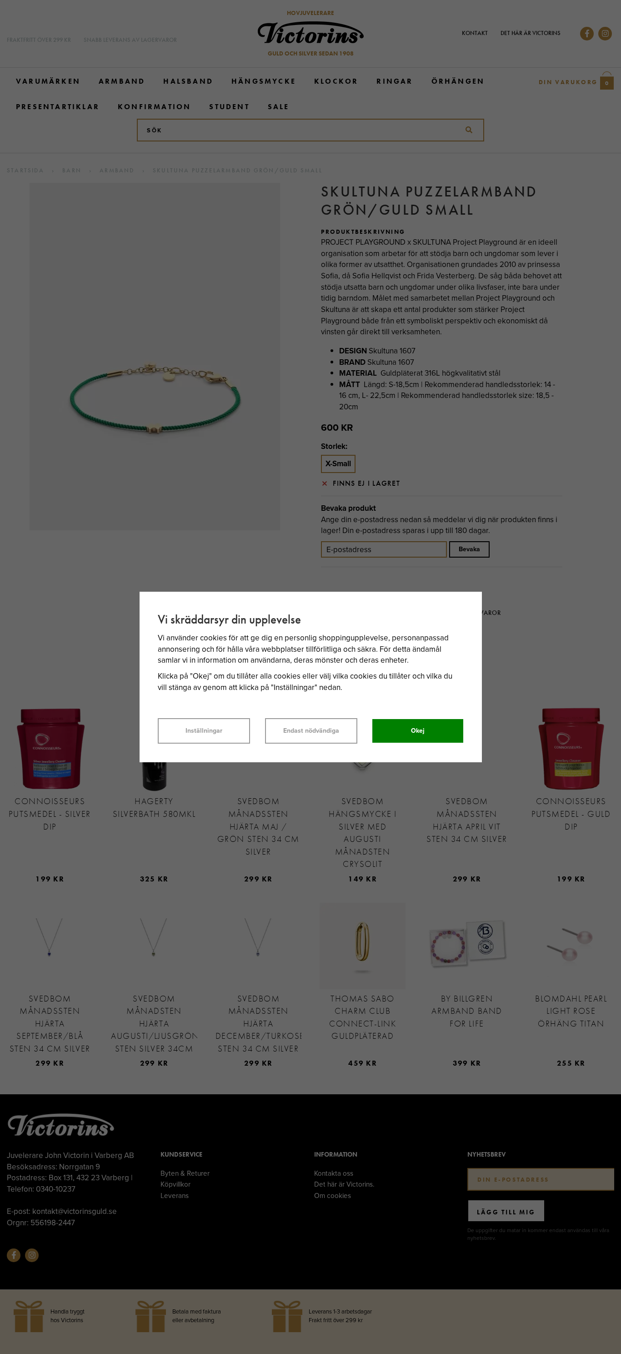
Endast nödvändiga (311, 730)
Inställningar (203, 730)
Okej (418, 730)
